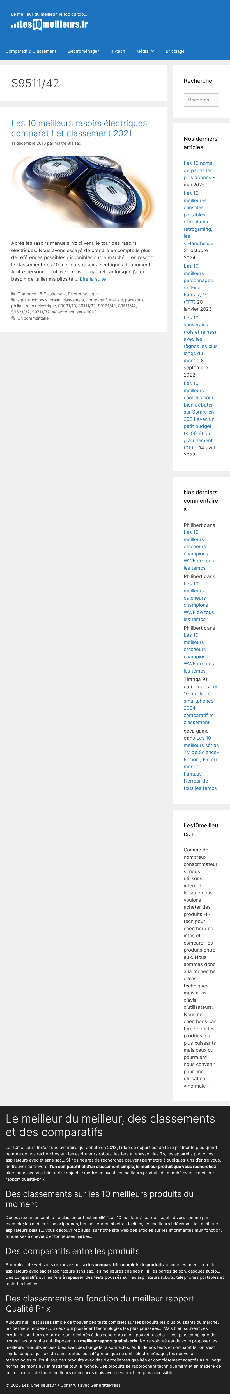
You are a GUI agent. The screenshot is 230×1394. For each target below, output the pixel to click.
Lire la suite (93, 279)
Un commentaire (33, 318)
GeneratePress (106, 1385)
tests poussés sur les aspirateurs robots (134, 1277)
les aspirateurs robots (90, 1154)
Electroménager (83, 51)
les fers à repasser (132, 1154)
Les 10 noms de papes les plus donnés (198, 170)
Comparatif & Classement (31, 51)
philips (17, 305)
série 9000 (87, 312)
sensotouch (63, 312)
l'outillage (48, 1360)
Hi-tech (117, 51)
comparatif (96, 299)
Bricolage (175, 51)
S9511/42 (127, 305)
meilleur (116, 299)
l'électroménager (150, 1353)
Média (142, 51)
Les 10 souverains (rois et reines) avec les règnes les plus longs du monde (201, 339)
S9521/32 (20, 312)
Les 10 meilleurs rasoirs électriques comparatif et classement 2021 (79, 128)
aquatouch (27, 299)
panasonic (134, 299)
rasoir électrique (41, 305)
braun (55, 299)
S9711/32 (41, 312)
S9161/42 (107, 305)
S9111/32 (87, 305)
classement (73, 299)
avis (43, 299)
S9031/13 (67, 305)
